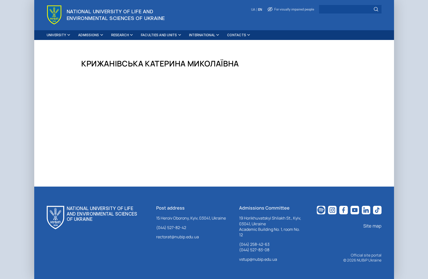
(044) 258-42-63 (254, 244)
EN (260, 9)
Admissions (88, 35)
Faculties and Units (159, 35)
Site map (372, 226)
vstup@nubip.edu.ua (258, 259)
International (202, 35)
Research (120, 35)
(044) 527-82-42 (171, 227)
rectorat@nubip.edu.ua (177, 237)
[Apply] (376, 9)
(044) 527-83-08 (254, 250)
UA (253, 9)
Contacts (236, 35)
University (56, 35)
